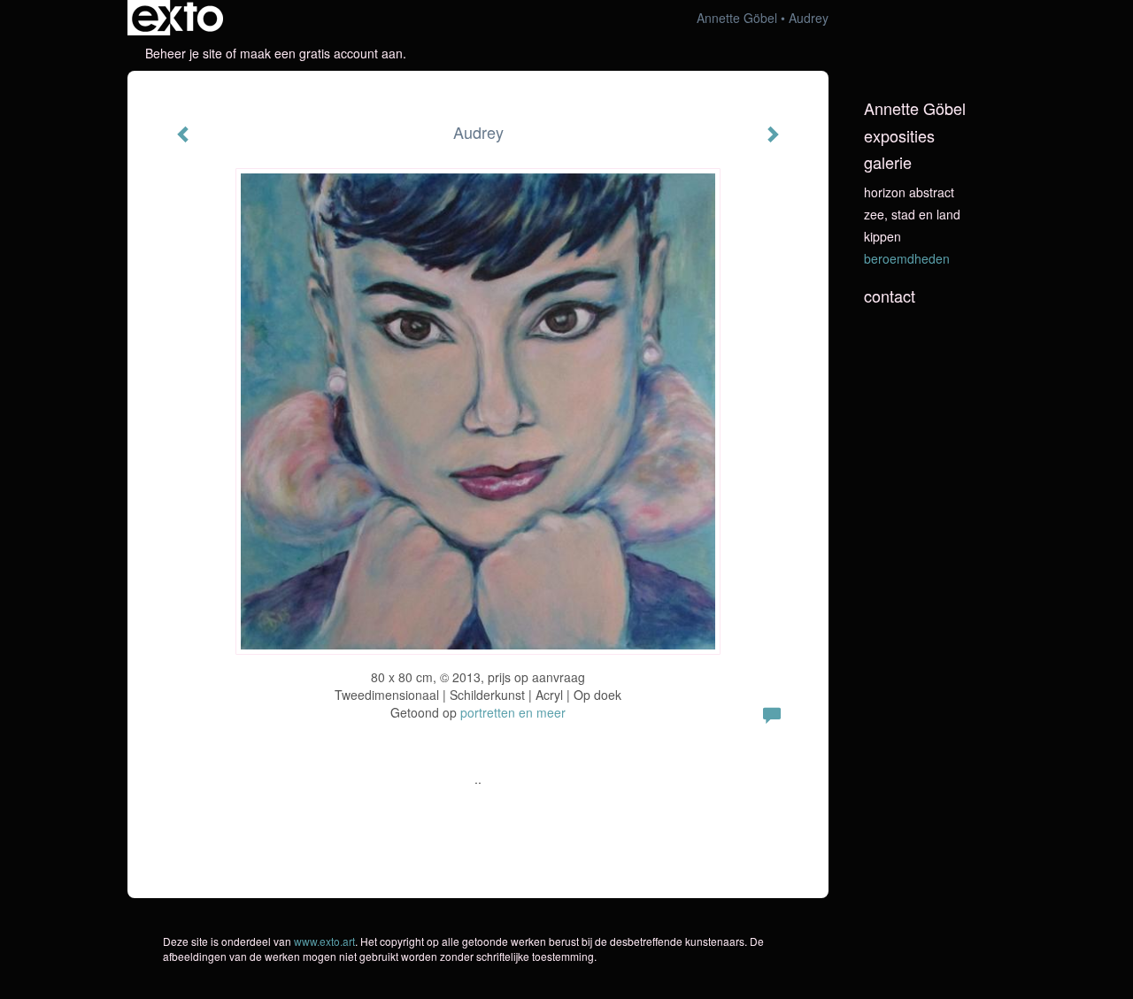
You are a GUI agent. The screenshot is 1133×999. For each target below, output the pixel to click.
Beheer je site (183, 53)
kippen (882, 236)
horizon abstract (909, 192)
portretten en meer (513, 712)
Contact (889, 296)
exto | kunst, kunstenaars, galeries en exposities (177, 17)
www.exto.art (324, 941)
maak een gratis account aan (321, 53)
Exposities (899, 136)
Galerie (888, 162)
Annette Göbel (737, 18)
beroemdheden (907, 258)
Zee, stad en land (912, 214)
